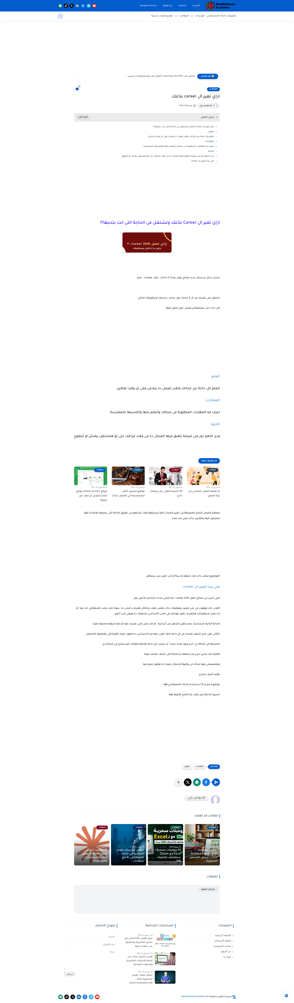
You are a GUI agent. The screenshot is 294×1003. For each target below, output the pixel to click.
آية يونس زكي (206, 106)
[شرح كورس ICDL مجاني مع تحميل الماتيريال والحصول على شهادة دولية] (165, 940)
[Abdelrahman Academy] (220, 5)
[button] (206, 782)
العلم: (210, 132)
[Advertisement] (147, 48)
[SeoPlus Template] (234, 997)
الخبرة (210, 151)
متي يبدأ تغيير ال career (202, 161)
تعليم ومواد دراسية (162, 16)
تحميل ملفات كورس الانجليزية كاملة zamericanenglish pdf (140, 979)
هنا (166, 684)
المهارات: (209, 141)
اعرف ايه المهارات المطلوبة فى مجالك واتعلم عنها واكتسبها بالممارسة (178, 146)
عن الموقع (167, 6)
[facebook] (83, 6)
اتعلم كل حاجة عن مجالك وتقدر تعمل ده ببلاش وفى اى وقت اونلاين (181, 136)
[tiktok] (66, 6)
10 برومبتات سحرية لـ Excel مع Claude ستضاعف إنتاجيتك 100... (168, 856)
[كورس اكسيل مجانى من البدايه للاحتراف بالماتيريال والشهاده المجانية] (165, 958)
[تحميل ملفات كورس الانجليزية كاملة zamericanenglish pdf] (165, 977)
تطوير (187, 767)
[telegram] (89, 6)
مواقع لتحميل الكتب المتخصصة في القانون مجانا (128, 493)
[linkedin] (77, 6)
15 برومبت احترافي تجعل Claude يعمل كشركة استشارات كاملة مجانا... (94, 856)
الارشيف (182, 6)
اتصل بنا (196, 6)
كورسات (199, 16)
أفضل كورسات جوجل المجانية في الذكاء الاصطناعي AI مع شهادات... (130, 856)
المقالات (184, 16)
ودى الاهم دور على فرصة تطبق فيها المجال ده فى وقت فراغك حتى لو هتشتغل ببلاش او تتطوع (168, 156)
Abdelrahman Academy (193, 996)
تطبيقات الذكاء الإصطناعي (221, 16)
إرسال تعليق (207, 889)
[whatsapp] (60, 6)
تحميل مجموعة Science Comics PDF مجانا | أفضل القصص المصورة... (203, 856)
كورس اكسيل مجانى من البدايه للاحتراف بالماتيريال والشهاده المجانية (139, 961)
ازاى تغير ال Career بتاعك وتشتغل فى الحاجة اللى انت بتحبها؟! (183, 127)
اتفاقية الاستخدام (223, 940)
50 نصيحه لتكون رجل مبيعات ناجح (165, 493)
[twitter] (72, 6)
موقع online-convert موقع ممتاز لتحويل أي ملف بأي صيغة (91, 496)
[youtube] (94, 6)
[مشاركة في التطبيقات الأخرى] (178, 782)
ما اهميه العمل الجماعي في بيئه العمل (204, 493)
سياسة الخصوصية (148, 6)
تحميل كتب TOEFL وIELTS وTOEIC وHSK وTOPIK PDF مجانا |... (163, 76)
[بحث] (60, 16)
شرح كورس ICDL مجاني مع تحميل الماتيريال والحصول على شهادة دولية (138, 942)
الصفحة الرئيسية (223, 935)
